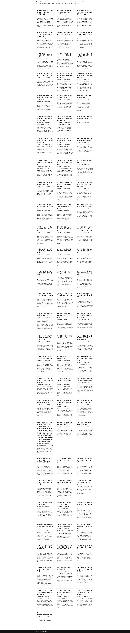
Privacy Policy (79, 3)
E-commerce (65, 1)
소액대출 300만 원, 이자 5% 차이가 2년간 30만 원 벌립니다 (45, 162)
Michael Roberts (41, 38)
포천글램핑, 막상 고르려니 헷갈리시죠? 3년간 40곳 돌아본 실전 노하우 (44, 118)
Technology (58, 3)
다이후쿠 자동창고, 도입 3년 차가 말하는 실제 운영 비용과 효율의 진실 (45, 12)
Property (53, 3)
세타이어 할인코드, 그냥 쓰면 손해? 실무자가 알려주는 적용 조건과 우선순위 (45, 34)
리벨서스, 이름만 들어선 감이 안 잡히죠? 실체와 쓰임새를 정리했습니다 (85, 337)
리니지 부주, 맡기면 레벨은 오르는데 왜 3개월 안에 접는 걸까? (84, 526)
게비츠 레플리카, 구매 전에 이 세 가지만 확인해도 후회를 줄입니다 (84, 569)
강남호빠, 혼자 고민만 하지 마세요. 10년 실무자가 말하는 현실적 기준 (44, 97)
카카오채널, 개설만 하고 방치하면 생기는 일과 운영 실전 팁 (64, 315)
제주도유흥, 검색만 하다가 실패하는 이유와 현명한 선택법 (65, 460)
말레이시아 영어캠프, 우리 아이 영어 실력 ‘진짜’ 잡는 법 (64, 380)
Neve (37, 631)
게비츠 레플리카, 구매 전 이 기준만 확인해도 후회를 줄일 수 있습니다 (45, 592)
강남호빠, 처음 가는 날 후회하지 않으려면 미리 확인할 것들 (64, 250)
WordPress (45, 631)
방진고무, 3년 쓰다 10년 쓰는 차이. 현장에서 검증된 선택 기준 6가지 (64, 75)
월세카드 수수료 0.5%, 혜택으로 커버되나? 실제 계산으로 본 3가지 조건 (45, 337)
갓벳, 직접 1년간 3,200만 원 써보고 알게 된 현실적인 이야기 (84, 294)
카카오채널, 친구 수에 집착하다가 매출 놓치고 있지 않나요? (44, 250)
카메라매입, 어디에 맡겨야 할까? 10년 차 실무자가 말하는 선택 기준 (45, 140)
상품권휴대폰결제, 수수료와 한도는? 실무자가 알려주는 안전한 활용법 (45, 546)
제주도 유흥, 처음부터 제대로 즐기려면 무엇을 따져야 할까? (44, 272)
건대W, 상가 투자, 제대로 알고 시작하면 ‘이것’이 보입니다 (84, 118)
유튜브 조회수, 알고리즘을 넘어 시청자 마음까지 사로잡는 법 (85, 358)
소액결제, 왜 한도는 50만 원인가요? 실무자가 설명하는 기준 (64, 482)
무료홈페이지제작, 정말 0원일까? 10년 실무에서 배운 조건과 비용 (45, 380)
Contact (66, 3)
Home (52, 1)
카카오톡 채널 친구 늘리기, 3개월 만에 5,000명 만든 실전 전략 (64, 206)
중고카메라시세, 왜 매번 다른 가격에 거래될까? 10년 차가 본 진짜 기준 (85, 34)
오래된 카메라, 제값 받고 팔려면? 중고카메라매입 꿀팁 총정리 (84, 272)
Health (74, 1)
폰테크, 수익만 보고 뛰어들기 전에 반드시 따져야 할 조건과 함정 (64, 402)
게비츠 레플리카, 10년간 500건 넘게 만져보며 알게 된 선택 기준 (65, 140)
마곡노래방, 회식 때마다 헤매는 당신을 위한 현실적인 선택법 (44, 54)
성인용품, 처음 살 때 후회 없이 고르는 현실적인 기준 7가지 (45, 206)
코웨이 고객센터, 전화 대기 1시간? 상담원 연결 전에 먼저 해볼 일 (84, 592)
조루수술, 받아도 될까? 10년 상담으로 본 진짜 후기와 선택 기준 (65, 34)
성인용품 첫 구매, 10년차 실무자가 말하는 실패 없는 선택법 (45, 569)
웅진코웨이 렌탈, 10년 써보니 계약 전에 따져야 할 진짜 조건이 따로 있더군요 (64, 546)
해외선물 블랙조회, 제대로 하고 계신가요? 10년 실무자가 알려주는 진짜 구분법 (45, 460)
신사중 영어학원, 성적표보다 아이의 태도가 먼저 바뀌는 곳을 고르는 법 (85, 184)
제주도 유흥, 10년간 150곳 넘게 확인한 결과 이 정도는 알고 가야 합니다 (84, 315)
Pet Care (90, 1)
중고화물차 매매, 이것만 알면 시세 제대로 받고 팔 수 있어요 (45, 526)
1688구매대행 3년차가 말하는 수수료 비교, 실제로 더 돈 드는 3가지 (84, 75)
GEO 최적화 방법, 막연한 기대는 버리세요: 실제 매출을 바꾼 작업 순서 (65, 118)
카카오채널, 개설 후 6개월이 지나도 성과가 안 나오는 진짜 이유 (65, 12)
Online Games (84, 1)
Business (60, 1)
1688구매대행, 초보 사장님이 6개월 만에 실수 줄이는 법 (44, 228)
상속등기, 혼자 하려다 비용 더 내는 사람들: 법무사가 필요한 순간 (84, 54)
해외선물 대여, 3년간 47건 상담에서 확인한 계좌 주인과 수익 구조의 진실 (85, 12)
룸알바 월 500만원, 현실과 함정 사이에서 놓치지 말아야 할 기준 (45, 482)
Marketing (79, 1)
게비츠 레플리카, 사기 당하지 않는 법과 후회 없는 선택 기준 (64, 162)
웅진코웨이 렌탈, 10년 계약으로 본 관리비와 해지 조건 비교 (64, 228)
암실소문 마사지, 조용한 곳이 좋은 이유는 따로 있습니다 (84, 504)
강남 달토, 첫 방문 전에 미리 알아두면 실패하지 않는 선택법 (85, 546)
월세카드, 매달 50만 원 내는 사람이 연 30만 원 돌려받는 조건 (84, 250)
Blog (56, 1)
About (70, 3)
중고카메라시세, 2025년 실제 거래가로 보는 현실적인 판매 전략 (64, 184)
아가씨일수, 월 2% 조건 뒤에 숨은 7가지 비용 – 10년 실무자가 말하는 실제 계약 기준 (85, 228)
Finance (70, 1)
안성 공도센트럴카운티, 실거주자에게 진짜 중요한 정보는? (85, 460)
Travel (63, 3)
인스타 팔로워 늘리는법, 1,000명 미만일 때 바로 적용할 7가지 (65, 592)
